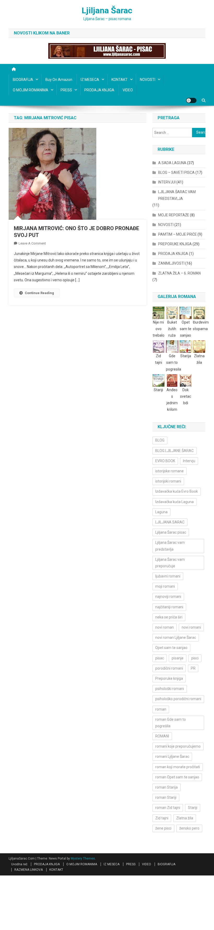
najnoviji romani (168, 596)
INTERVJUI (167, 182)
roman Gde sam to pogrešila (170, 722)
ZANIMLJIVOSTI (171, 263)
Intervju (189, 461)
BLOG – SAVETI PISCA (176, 172)
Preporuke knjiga (169, 678)
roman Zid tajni (167, 808)
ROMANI (162, 736)
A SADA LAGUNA (172, 163)
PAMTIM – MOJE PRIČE (177, 234)
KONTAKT (119, 80)
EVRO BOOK (165, 461)
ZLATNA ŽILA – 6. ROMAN (179, 273)
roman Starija (166, 787)
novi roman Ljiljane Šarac (175, 637)
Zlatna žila (184, 818)
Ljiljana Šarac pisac (170, 532)
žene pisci (163, 828)
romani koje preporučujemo (178, 746)
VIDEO (128, 90)
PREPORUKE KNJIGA (175, 244)
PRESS (66, 90)
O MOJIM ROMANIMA (30, 90)
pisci (195, 658)
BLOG (159, 440)
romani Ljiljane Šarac (172, 756)
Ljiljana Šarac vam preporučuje (170, 562)
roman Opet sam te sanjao (177, 777)
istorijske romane (169, 471)
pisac (159, 658)
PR (193, 668)
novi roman (164, 627)
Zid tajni (161, 818)
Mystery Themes (83, 858)
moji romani (165, 586)
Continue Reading (39, 293)
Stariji (192, 808)
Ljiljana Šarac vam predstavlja (170, 545)
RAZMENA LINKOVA (28, 870)
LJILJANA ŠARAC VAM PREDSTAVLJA (177, 195)
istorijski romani (168, 481)
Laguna (161, 512)
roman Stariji (165, 797)
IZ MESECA (90, 80)
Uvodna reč (19, 864)
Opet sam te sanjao (171, 648)
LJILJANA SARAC (170, 522)
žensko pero (189, 828)
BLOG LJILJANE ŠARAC (174, 451)
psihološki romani (169, 689)
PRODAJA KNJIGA (99, 90)
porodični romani (169, 668)
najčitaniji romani (169, 607)
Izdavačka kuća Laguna (174, 502)
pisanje (177, 658)
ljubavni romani (167, 576)
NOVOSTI (147, 80)
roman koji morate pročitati (177, 767)
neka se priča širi (168, 617)
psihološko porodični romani (178, 699)
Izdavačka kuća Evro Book (176, 491)
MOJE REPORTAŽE (173, 215)
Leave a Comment (32, 243)
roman (160, 709)
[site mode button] (191, 100)
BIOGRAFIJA (23, 80)
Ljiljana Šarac (107, 10)
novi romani (191, 627)
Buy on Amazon (58, 80)
